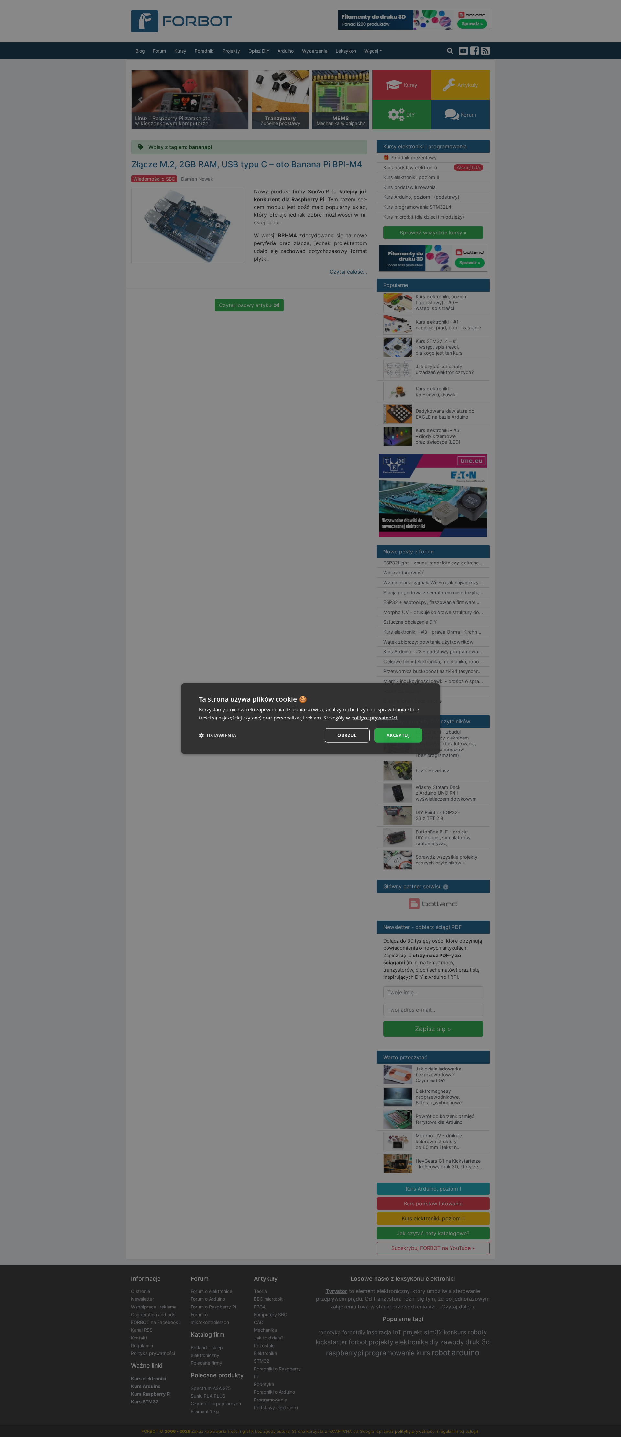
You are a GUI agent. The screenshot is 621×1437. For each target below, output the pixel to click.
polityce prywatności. (374, 717)
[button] (217, 735)
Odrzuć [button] (347, 735)
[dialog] (310, 718)
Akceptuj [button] (398, 735)
